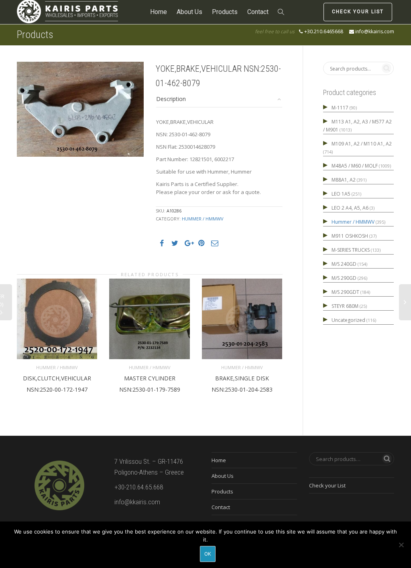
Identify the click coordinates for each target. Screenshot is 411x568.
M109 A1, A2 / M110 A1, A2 (362, 143)
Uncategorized (348, 320)
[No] (401, 545)
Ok (207, 554)
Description (171, 99)
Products (225, 12)
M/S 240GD (344, 264)
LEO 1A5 (341, 193)
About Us (189, 12)
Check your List (358, 11)
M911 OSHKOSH (350, 235)
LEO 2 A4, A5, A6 (350, 207)
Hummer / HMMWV (203, 219)
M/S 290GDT (345, 292)
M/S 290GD (344, 278)
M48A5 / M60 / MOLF (355, 165)
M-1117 (340, 107)
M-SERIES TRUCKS (351, 250)
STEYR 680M (345, 306)
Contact (258, 12)
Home (158, 12)
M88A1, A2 (344, 179)
